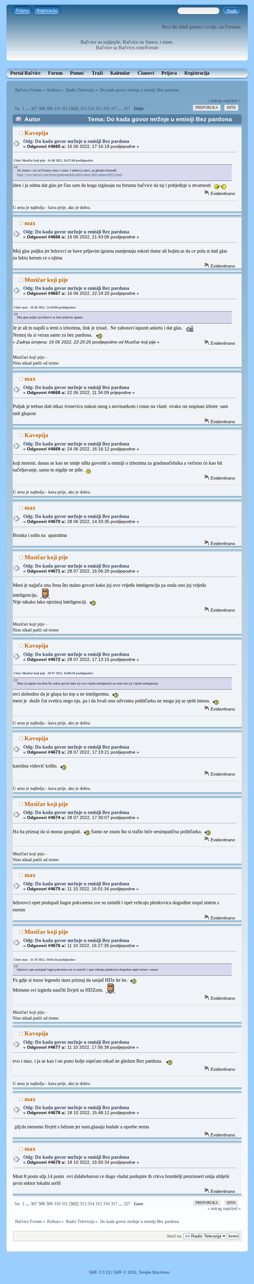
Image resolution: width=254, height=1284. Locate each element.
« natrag (215, 100)
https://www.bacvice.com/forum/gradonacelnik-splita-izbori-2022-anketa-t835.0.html (69, 174)
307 (34, 108)
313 (83, 108)
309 (49, 108)
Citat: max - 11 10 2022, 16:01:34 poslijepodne (44, 959)
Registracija (47, 10)
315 (98, 108)
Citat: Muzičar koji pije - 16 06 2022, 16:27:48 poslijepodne (53, 160)
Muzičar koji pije (46, 280)
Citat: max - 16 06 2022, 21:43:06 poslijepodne (45, 307)
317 (114, 108)
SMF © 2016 (124, 1272)
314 (91, 108)
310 (57, 108)
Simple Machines (154, 1272)
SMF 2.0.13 (99, 1272)
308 (41, 108)
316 (106, 108)
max (30, 223)
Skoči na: (174, 1236)
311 (65, 108)
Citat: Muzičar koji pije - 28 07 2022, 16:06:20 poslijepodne (53, 673)
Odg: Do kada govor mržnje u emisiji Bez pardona (76, 141)
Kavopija (36, 133)
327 (127, 108)
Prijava (22, 10)
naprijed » (232, 100)
